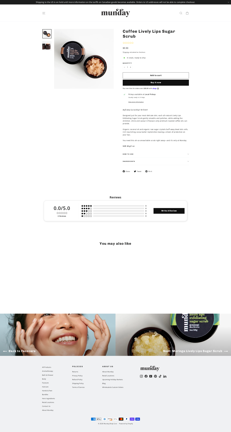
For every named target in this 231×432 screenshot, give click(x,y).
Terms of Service (78, 387)
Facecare (45, 383)
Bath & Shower (47, 375)
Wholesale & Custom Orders (112, 387)
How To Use (128, 154)
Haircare (45, 387)
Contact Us (46, 406)
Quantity (127, 63)
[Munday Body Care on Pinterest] (155, 376)
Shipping (126, 52)
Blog (104, 383)
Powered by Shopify (126, 424)
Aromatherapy (47, 371)
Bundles (45, 394)
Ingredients (129, 161)
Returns (75, 372)
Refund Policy (77, 379)
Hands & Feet (47, 391)
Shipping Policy (78, 383)
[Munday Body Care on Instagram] (141, 376)
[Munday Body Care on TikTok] (160, 376)
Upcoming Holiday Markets (112, 379)
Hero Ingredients (48, 398)
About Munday (47, 410)
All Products (46, 367)
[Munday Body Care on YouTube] (150, 376)
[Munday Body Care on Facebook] (146, 376)
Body (44, 379)
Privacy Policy (77, 376)
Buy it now (156, 82)
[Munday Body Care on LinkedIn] (164, 376)
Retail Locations (48, 402)
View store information (136, 102)
